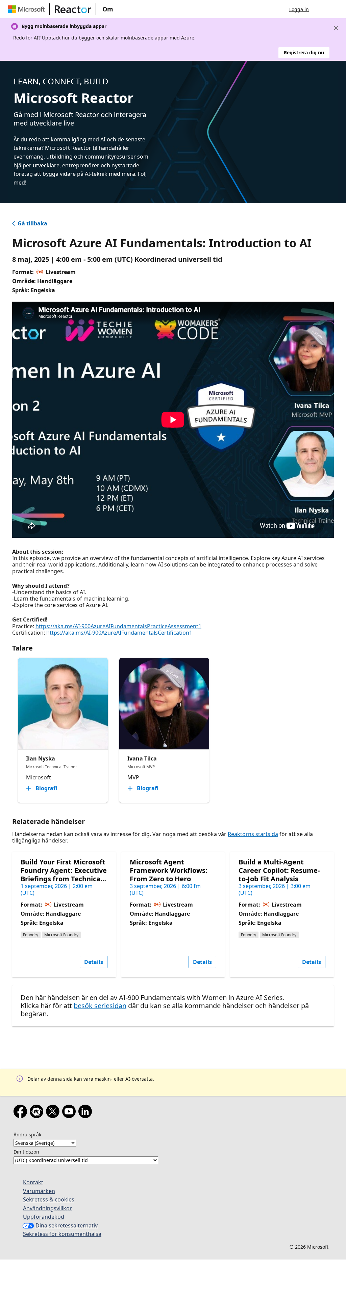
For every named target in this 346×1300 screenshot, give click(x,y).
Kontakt (33, 1182)
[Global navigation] (321, 9)
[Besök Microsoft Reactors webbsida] (73, 9)
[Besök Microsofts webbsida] (27, 9)
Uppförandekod (43, 1216)
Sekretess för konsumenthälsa (62, 1234)
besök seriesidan (100, 1005)
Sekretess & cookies (48, 1199)
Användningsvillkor (47, 1208)
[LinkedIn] (86, 1113)
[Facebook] (22, 1113)
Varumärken (39, 1191)
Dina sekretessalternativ (66, 1225)
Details (93, 962)
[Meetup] (38, 1113)
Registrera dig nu (304, 52)
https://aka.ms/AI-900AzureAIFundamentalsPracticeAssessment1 (118, 626)
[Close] (336, 28)
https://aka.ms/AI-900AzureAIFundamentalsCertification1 (119, 632)
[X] (54, 1113)
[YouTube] (70, 1113)
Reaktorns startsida (253, 834)
